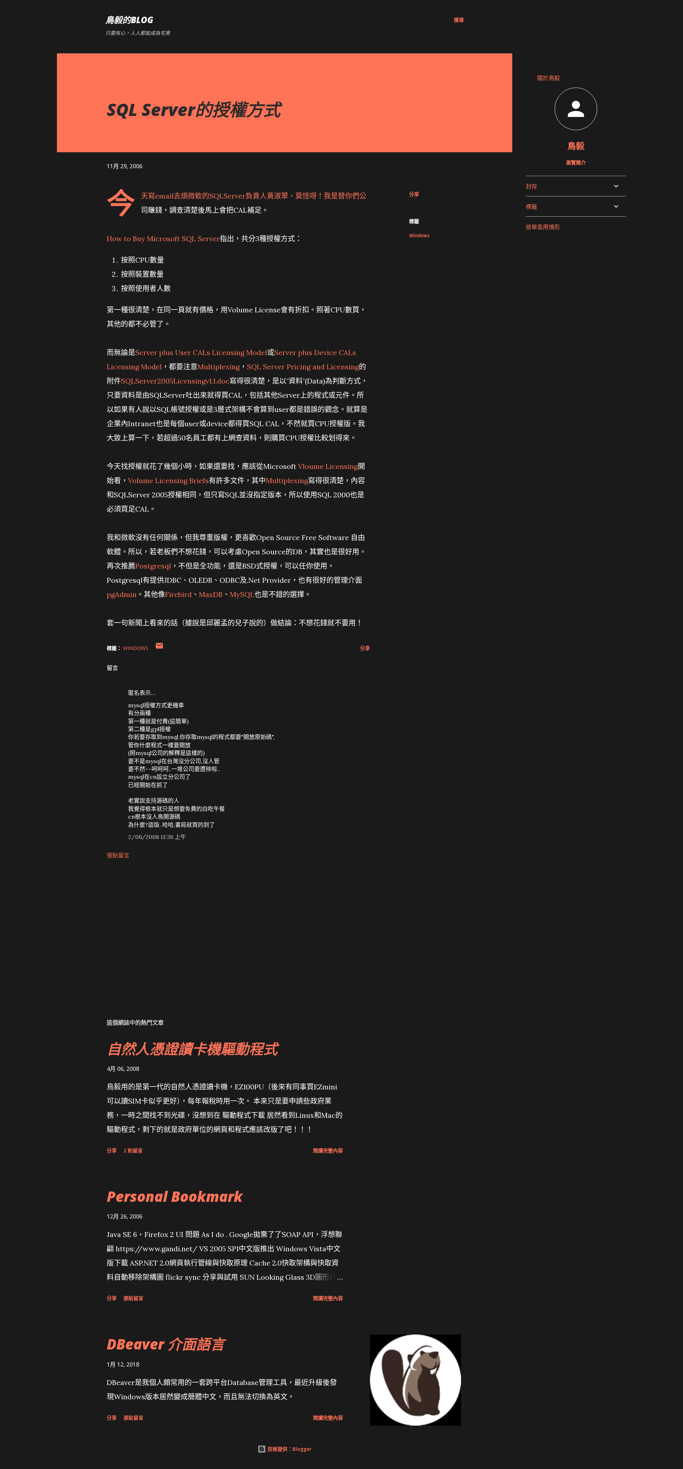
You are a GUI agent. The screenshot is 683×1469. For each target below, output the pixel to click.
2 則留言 (133, 1150)
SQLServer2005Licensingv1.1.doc (175, 380)
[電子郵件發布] (159, 648)
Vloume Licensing (328, 466)
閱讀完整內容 (328, 1150)
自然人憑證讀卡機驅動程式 (192, 1048)
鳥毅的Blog (129, 20)
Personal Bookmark (175, 1196)
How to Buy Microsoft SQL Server (163, 238)
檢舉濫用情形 (543, 227)
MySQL (242, 594)
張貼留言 (118, 855)
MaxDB (211, 594)
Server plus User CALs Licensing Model (201, 352)
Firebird (178, 594)
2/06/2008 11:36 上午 (157, 836)
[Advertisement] (227, 929)
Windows (419, 235)
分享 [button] (414, 194)
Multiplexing (218, 366)
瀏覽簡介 (576, 162)
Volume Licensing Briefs (168, 480)
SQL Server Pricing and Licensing (303, 366)
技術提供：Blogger (289, 1449)
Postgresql (153, 565)
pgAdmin (122, 594)
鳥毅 (575, 146)
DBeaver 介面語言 (165, 1344)
